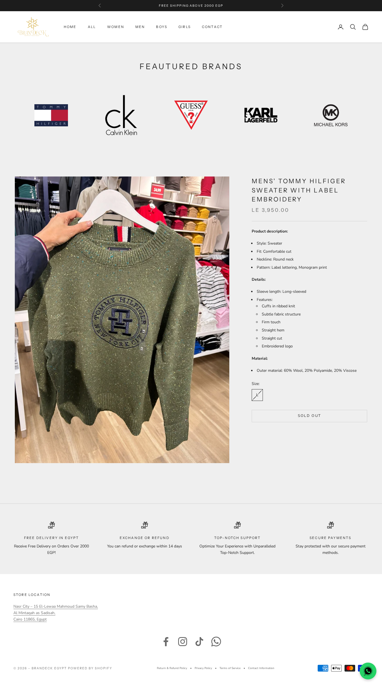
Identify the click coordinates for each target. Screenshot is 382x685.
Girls (184, 27)
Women (115, 27)
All (92, 27)
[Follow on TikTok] (199, 641)
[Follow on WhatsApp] (216, 641)
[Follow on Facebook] (165, 641)
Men (140, 27)
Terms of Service (230, 668)
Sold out (309, 415)
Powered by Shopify (90, 668)
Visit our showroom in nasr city (191, 6)
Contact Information (261, 668)
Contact (212, 27)
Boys (161, 27)
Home (70, 27)
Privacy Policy (203, 668)
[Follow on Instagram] (182, 641)
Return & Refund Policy (172, 668)
